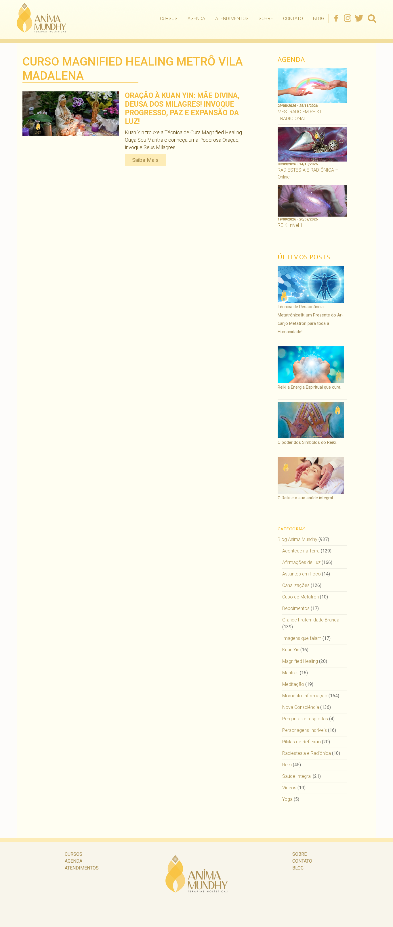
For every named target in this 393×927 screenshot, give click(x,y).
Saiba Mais (145, 160)
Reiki (287, 764)
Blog (318, 18)
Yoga (287, 799)
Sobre (266, 18)
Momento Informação (304, 695)
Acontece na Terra (301, 551)
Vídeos (289, 787)
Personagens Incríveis (304, 730)
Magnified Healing (300, 661)
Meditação (293, 684)
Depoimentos (296, 608)
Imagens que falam (301, 638)
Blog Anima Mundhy (297, 539)
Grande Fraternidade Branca (310, 620)
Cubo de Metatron (300, 597)
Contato (293, 18)
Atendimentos (232, 18)
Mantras (290, 672)
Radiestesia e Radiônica (306, 753)
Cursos (169, 18)
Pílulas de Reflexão (301, 741)
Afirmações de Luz (301, 562)
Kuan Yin (290, 649)
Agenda (196, 18)
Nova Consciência (300, 707)
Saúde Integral (297, 776)
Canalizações (296, 585)
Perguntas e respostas (305, 718)
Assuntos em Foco (301, 574)
